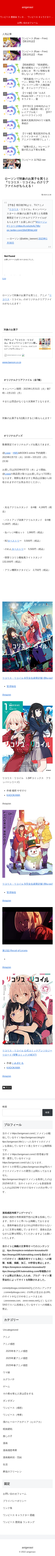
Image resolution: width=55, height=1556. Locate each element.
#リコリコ (12, 226)
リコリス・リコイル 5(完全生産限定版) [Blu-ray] (27, 884)
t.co (4, 278)
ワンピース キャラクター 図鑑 (19, 1515)
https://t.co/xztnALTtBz (28, 226)
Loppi (8, 453)
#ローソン (41, 222)
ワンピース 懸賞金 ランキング (19, 1522)
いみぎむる (18, 1063)
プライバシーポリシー (14, 1501)
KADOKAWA (13, 795)
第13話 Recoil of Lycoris (14, 950)
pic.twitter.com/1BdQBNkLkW (22, 230)
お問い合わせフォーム (14, 1494)
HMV (15, 453)
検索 (4, 1106)
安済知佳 (11, 686)
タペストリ (13, 541)
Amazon (6, 694)
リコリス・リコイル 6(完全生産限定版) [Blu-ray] (27, 678)
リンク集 (7, 1508)
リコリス (13, 209)
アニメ (8, 1088)
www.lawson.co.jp (11, 362)
